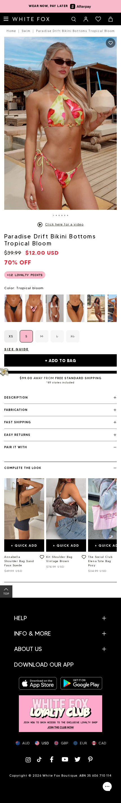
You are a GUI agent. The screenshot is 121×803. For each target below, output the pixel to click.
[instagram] (29, 759)
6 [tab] (67, 215)
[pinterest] (90, 759)
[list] (60, 308)
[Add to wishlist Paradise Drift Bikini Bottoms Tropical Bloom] (110, 43)
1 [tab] (53, 215)
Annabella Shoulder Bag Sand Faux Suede (19, 561)
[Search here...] (73, 19)
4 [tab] (62, 215)
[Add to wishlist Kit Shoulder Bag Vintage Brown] (82, 558)
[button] (60, 398)
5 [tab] (65, 215)
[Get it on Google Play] (81, 683)
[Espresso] (75, 308)
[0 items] (98, 19)
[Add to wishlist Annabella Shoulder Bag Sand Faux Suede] (40, 558)
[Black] (13, 308)
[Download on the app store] (39, 683)
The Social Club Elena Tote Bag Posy (100, 561)
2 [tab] (56, 215)
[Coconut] (55, 308)
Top (6, 593)
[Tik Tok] (40, 759)
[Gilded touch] (96, 308)
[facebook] (51, 759)
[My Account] (86, 19)
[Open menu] (6, 19)
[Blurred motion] (34, 308)
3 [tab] (59, 215)
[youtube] (64, 759)
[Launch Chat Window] (107, 786)
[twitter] (77, 759)
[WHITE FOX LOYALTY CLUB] (60, 711)
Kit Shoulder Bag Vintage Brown (59, 559)
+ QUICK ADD (24, 545)
